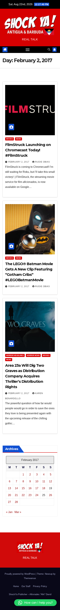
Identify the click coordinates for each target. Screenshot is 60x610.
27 (9, 502)
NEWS (18, 139)
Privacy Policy (40, 586)
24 (36, 495)
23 (30, 495)
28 (16, 502)
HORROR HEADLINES (15, 355)
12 (50, 481)
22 (23, 495)
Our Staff (26, 586)
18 (43, 488)
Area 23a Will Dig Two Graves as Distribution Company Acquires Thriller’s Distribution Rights (24, 376)
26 (50, 495)
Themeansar (30, 578)
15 (23, 488)
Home (16, 586)
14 (16, 488)
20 (9, 495)
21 (16, 495)
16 (30, 488)
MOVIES (9, 139)
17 (36, 488)
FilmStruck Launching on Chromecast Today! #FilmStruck (28, 150)
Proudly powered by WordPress (20, 574)
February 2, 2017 (19, 162)
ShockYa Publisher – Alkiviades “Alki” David (30, 594)
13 (9, 488)
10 (36, 481)
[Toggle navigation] (27, 49)
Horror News (33, 355)
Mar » (17, 512)
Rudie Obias (42, 162)
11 (43, 481)
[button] (49, 49)
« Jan (9, 512)
